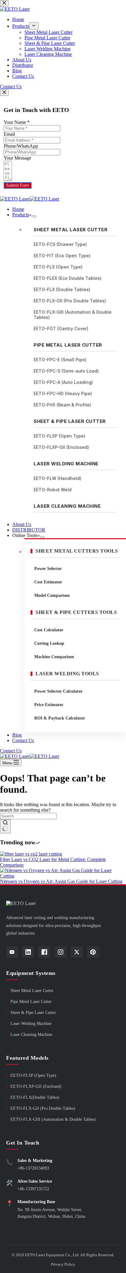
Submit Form (17, 185)
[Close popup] (4, 92)
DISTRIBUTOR (28, 529)
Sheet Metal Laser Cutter (70, 230)
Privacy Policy (63, 1264)
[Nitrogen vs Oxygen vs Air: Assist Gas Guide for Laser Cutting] (63, 875)
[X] (77, 952)
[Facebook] (44, 952)
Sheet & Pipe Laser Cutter (70, 421)
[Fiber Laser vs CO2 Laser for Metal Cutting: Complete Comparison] (31, 853)
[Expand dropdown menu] (33, 216)
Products (20, 214)
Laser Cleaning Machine (67, 506)
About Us (21, 524)
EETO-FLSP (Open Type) (33, 1075)
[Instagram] (60, 952)
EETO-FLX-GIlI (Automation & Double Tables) (53, 1119)
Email (9, 134)
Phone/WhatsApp (21, 146)
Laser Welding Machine (66, 464)
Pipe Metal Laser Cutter (68, 345)
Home (18, 209)
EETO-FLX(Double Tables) (34, 1097)
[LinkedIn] (28, 952)
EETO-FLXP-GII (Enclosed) (35, 1086)
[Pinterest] (93, 952)
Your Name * (17, 122)
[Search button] (5, 826)
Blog (17, 734)
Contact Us (23, 740)
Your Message (17, 157)
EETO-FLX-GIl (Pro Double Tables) (42, 1108)
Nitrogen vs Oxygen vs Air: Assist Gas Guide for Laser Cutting (61, 881)
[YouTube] (12, 952)
